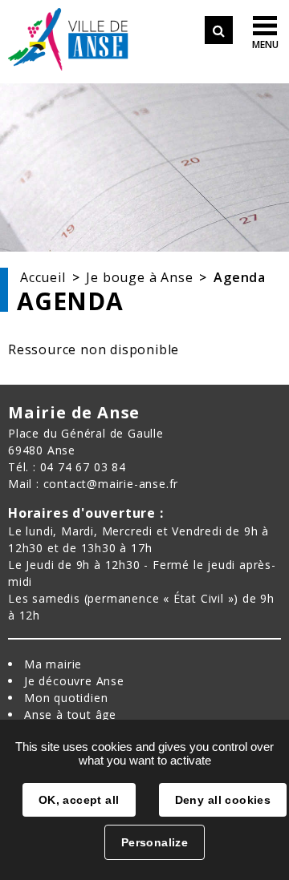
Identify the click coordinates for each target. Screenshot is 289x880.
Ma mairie (53, 664)
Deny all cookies (223, 799)
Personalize (155, 842)
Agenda (240, 277)
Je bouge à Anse (139, 277)
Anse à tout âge (70, 714)
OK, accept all (79, 799)
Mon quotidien (66, 697)
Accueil (43, 277)
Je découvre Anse (74, 680)
